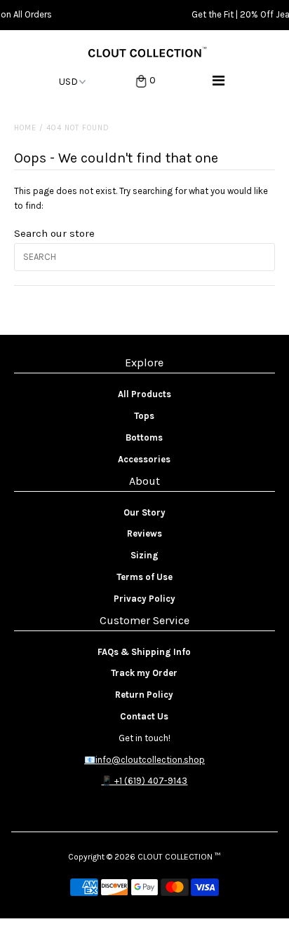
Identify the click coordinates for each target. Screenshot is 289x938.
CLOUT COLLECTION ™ (178, 857)
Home (25, 127)
